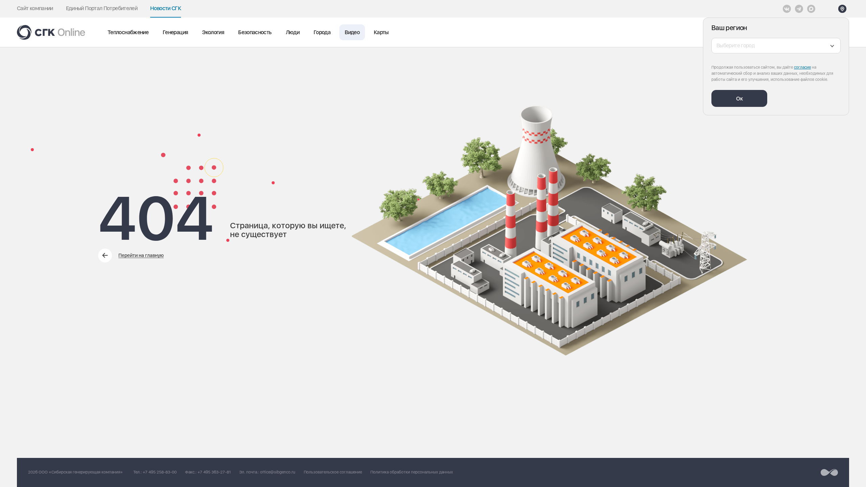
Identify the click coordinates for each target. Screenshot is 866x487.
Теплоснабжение (128, 32)
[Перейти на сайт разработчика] (829, 472)
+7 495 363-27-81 (214, 472)
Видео (352, 32)
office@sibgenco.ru (277, 472)
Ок (739, 98)
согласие (802, 67)
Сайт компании (35, 8)
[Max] (811, 9)
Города (322, 32)
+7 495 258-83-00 (160, 472)
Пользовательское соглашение (333, 472)
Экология (213, 32)
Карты (381, 32)
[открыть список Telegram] (799, 9)
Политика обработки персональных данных (411, 472)
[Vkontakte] (787, 9)
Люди (292, 32)
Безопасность (254, 32)
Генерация (175, 32)
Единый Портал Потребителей (101, 8)
